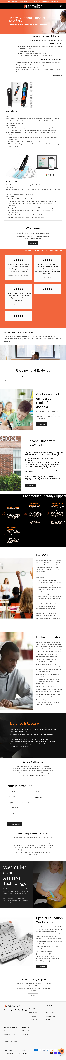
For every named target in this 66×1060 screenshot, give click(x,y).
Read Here (42, 424)
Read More (30, 485)
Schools (48, 1019)
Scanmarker (49, 1055)
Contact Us (49, 1009)
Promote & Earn (50, 1012)
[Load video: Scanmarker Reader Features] (33, 352)
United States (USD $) (12, 1053)
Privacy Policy (33, 1012)
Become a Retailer (50, 1016)
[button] (5, 6)
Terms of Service (33, 1009)
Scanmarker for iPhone (10, 1034)
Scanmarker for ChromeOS (11, 1041)
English (25, 1053)
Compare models (57, 75)
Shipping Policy (33, 1019)
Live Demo (25, 1034)
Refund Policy (33, 1016)
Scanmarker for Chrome (10, 1030)
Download (33, 243)
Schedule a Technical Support (30, 1030)
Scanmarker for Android (10, 1038)
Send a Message (15, 824)
